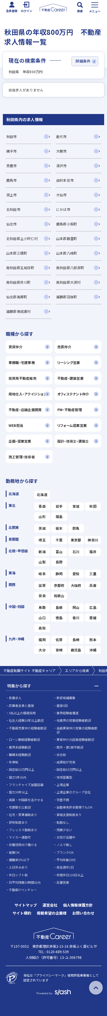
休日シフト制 (18, 875)
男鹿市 (11, 165)
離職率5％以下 (19, 859)
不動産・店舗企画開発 (25, 409)
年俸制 (13, 762)
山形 (42, 516)
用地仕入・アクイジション (28, 393)
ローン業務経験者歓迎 (24, 739)
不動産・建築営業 (70, 378)
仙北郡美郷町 (16, 296)
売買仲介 (64, 346)
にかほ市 (63, 209)
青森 (42, 506)
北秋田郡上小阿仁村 (22, 238)
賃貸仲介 (16, 346)
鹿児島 (76, 649)
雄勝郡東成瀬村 (18, 311)
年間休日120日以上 (70, 875)
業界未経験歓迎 (20, 747)
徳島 (59, 617)
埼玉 (42, 539)
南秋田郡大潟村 (68, 282)
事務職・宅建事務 (22, 362)
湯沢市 (61, 165)
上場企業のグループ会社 (73, 792)
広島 (92, 607)
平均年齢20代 (66, 859)
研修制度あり (18, 822)
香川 (75, 617)
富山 (59, 551)
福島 (59, 516)
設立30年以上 (18, 792)
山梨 (42, 561)
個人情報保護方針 (78, 905)
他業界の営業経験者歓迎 (73, 720)
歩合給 (61, 754)
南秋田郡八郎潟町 (70, 267)
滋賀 (42, 585)
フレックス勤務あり (23, 829)
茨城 (42, 528)
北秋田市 (13, 209)
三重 (92, 573)
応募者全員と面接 (21, 705)
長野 (59, 561)
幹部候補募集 (65, 697)
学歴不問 (62, 799)
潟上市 (11, 194)
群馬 (75, 528)
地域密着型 (64, 777)
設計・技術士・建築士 (73, 441)
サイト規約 (22, 913)
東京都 (76, 539)
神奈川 (93, 539)
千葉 (59, 539)
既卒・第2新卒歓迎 (69, 747)
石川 (75, 551)
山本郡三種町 (16, 253)
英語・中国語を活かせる (26, 799)
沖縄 (92, 649)
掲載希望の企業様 (51, 913)
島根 (59, 607)
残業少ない (64, 829)
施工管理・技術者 (22, 456)
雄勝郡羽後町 (66, 296)
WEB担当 (16, 425)
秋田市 (11, 136)
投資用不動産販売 (23, 378)
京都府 (59, 585)
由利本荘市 (65, 180)
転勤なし (62, 822)
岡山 (75, 607)
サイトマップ (26, 905)
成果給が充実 (65, 762)
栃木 (59, 528)
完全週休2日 (65, 867)
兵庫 (92, 585)
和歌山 (59, 595)
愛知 (75, 573)
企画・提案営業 (20, 441)
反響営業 (62, 882)
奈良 (42, 595)
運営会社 (50, 905)
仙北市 (11, 223)
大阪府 (76, 585)
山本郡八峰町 (66, 253)
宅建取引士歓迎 (20, 807)
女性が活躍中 (65, 837)
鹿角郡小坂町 (66, 223)
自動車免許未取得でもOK (74, 807)
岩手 (59, 506)
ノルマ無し (64, 844)
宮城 (75, 506)
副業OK (14, 852)
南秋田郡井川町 (18, 282)
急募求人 (15, 697)
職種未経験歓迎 (20, 754)
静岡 (59, 573)
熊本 (92, 639)
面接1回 (62, 705)
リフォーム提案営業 (72, 425)
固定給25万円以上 (21, 769)
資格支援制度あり (69, 814)
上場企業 (62, 784)
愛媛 (92, 617)
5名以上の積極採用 (22, 713)
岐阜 (42, 573)
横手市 (11, 151)
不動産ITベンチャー (23, 889)
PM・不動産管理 (69, 409)
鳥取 (42, 607)
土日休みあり (18, 867)
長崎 (75, 639)
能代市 (61, 136)
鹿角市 (11, 180)
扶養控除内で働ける (23, 844)
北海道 (42, 494)
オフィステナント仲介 (73, 393)
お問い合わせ (83, 913)
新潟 (42, 551)
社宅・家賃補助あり (23, 814)
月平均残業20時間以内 (25, 882)
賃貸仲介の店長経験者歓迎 (75, 739)
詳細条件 (83, 61)
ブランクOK (65, 852)
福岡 (42, 639)
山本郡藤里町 (66, 238)
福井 (92, 551)
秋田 (92, 506)
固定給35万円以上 (69, 769)
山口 (42, 617)
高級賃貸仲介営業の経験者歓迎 (76, 730)
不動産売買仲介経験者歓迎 (28, 728)
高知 (42, 627)
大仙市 (61, 194)
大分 (42, 649)
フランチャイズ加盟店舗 (26, 784)
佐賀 (59, 639)
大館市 (61, 151)
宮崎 (59, 649)
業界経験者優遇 (67, 713)
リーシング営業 (68, 362)
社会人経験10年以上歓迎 (26, 720)
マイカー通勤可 (20, 837)
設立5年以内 (17, 777)
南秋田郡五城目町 (20, 267)
